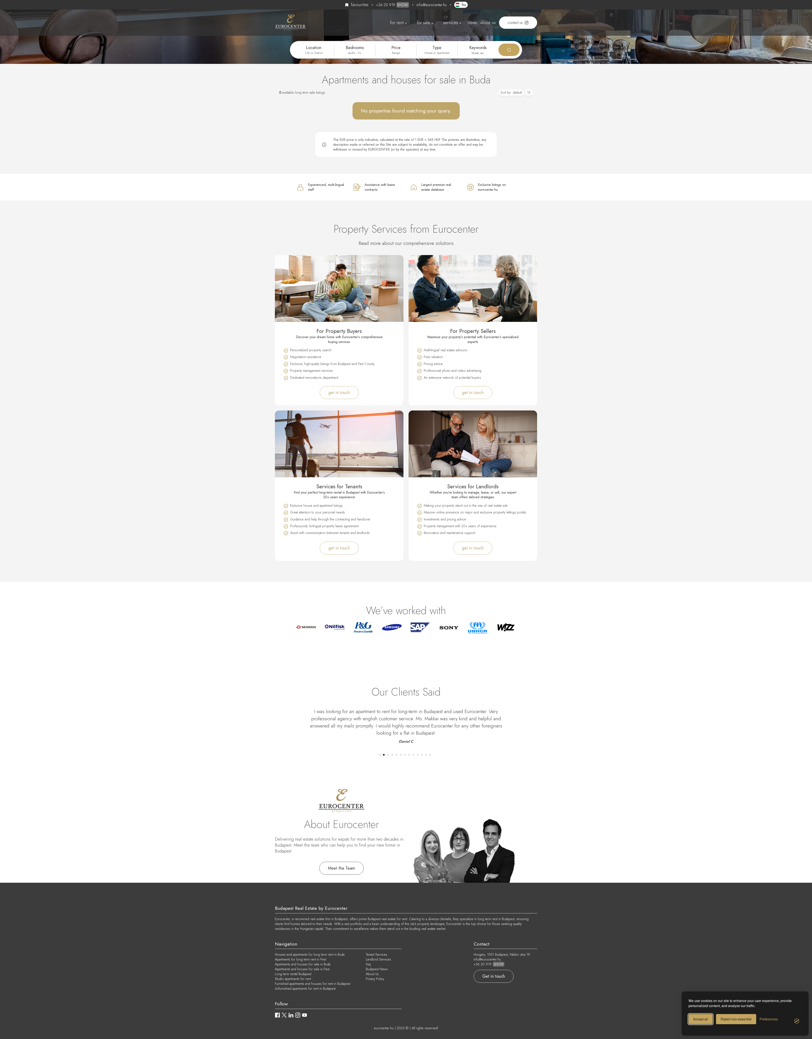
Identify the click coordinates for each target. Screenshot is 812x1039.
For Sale (423, 23)
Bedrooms (355, 48)
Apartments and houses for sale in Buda (303, 964)
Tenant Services (376, 954)
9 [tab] (413, 755)
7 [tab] (405, 755)
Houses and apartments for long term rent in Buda (309, 954)
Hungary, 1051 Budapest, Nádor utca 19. (502, 954)
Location (313, 48)
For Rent (397, 23)
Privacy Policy (375, 978)
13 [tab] (430, 755)
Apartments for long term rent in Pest (300, 959)
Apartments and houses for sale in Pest (302, 969)
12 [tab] (426, 755)
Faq (368, 964)
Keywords (478, 48)
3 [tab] (388, 755)
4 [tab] (392, 755)
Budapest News (377, 969)
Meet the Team (341, 868)
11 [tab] (422, 755)
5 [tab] (396, 755)
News (472, 23)
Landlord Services (378, 959)
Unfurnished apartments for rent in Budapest (305, 988)
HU (464, 5)
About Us (488, 23)
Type (437, 48)
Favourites (359, 5)
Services (450, 23)
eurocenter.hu (384, 1028)
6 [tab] (401, 755)
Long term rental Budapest (293, 974)
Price (396, 48)
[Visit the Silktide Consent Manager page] (797, 1021)
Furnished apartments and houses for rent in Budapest (312, 983)
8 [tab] (409, 755)
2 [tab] (384, 755)
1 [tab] (380, 755)
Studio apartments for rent (293, 978)
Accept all (700, 1019)
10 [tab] (418, 755)
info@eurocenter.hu (432, 5)
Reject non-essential (736, 1019)
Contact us (515, 22)
